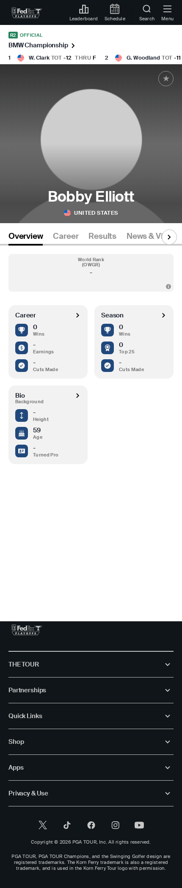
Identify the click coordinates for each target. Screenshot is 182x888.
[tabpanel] (91, 425)
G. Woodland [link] (143, 57)
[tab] (25, 238)
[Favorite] (166, 78)
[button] (91, 273)
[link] (26, 12)
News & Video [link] (152, 236)
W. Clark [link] (39, 57)
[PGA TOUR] (26, 629)
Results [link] (102, 236)
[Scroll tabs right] (169, 237)
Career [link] (65, 236)
